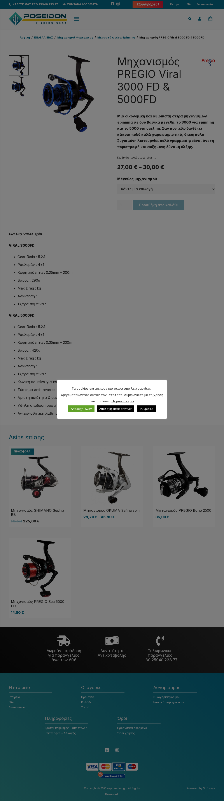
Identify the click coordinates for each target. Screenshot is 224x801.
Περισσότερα (123, 401)
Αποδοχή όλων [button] (81, 408)
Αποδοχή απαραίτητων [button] (115, 408)
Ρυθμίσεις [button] (146, 408)
